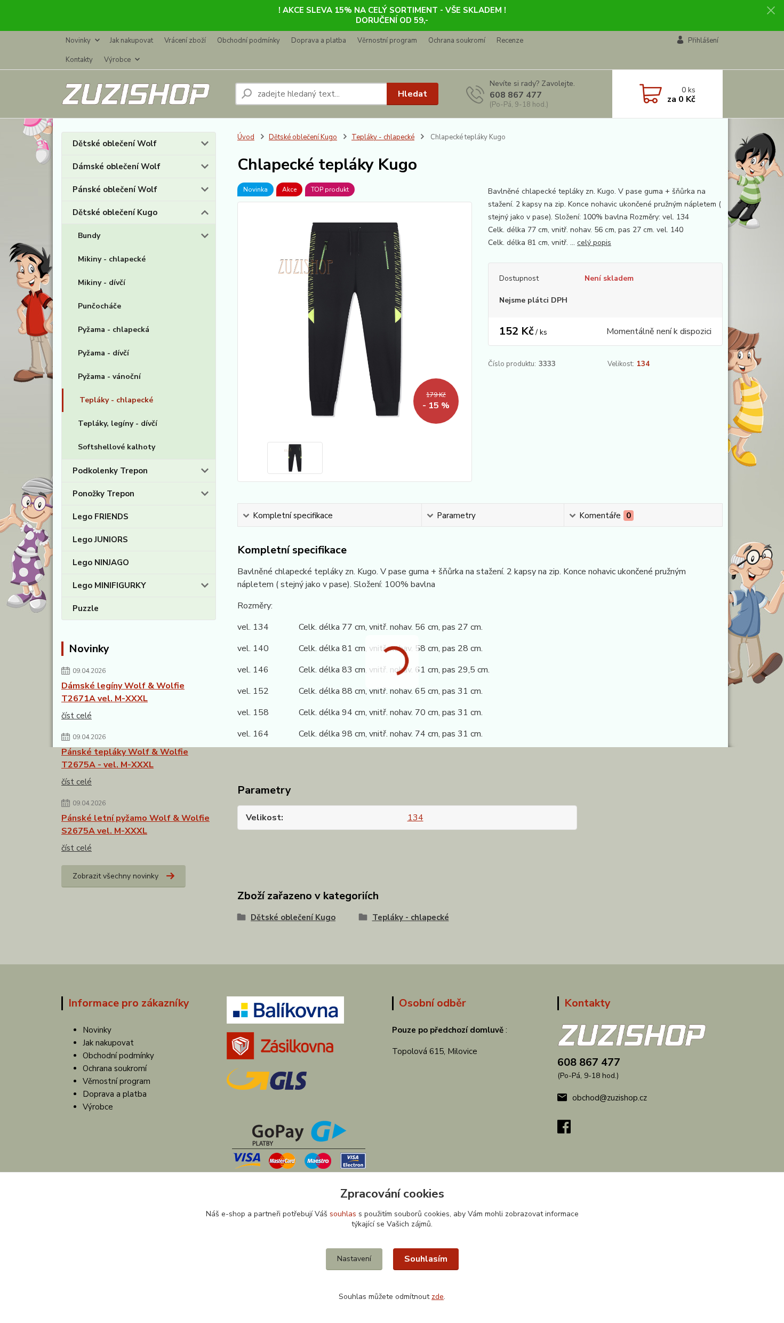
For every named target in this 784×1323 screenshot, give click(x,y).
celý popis (594, 242)
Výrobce (117, 60)
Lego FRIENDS (101, 516)
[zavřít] (770, 11)
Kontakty (79, 60)
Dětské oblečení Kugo (115, 212)
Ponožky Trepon (103, 493)
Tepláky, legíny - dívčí (117, 423)
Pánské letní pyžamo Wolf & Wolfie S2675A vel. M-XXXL (135, 824)
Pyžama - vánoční (109, 376)
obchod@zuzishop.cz (609, 1097)
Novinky (78, 40)
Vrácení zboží (185, 40)
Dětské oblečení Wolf (115, 143)
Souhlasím (425, 1259)
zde (437, 1297)
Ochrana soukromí (456, 40)
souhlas (343, 1214)
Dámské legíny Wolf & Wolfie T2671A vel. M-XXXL (123, 692)
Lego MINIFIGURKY (109, 585)
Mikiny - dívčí (101, 283)
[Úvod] (144, 94)
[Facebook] (569, 1129)
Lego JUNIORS (100, 539)
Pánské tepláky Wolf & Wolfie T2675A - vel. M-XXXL (124, 758)
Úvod (245, 137)
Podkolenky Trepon (110, 470)
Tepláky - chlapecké (116, 400)
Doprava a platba (318, 40)
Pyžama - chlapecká (113, 329)
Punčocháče (99, 306)
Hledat (412, 94)
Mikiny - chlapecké (112, 259)
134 (643, 364)
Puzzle (86, 608)
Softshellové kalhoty (116, 447)
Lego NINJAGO (101, 562)
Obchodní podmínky (248, 40)
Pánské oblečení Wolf (115, 189)
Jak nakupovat (131, 40)
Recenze (510, 40)
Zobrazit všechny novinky (115, 876)
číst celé (76, 715)
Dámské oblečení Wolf (117, 166)
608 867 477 (516, 95)
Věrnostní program (387, 40)
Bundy (89, 236)
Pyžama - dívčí (103, 353)
